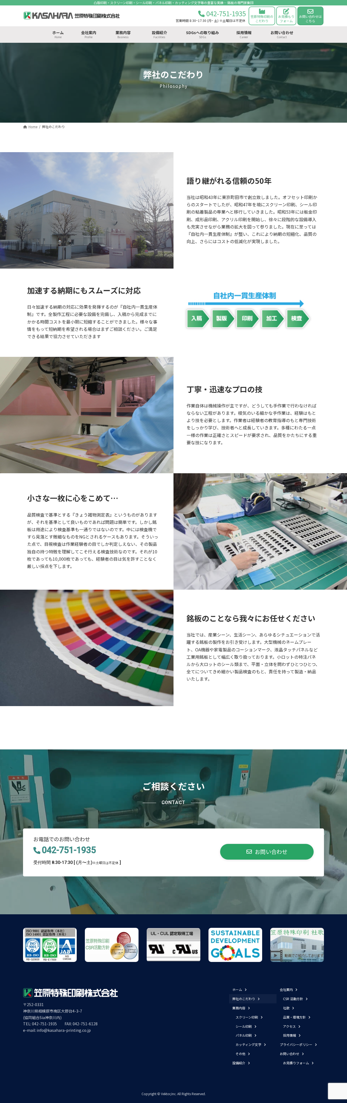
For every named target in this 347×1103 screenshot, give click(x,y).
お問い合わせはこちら (310, 18)
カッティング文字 (248, 1044)
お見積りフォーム (296, 1062)
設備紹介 (238, 1062)
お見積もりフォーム (286, 18)
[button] (267, 852)
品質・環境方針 (294, 1017)
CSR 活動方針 (293, 998)
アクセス (289, 1026)
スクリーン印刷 (247, 1017)
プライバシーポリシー (296, 1044)
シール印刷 (244, 1026)
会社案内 (286, 989)
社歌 (286, 1008)
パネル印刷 (244, 1035)
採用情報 (289, 1035)
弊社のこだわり (243, 998)
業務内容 (238, 1008)
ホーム (237, 989)
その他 (240, 1053)
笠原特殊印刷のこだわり (261, 18)
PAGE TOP (334, 1065)
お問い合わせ (289, 1053)
